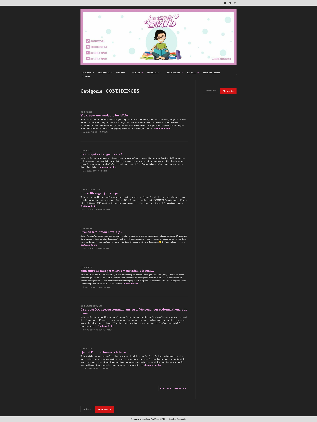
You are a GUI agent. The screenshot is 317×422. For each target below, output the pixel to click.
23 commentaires (106, 369)
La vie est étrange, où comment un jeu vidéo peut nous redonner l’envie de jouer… (133, 312)
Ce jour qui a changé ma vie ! (101, 154)
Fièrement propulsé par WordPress (145, 419)
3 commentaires (104, 330)
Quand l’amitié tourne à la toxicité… (106, 352)
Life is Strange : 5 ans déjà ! (100, 193)
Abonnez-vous (104, 409)
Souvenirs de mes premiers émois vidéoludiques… (117, 271)
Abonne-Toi (228, 91)
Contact (86, 76)
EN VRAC (191, 72)
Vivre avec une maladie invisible (104, 115)
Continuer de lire (162, 128)
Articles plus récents (172, 388)
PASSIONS (120, 72)
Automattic (181, 419)
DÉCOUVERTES (173, 72)
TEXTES (136, 72)
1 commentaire (102, 249)
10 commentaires (100, 132)
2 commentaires (104, 287)
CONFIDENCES (86, 112)
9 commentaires (103, 210)
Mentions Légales (211, 72)
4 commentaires (100, 171)
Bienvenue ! (88, 72)
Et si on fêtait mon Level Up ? (101, 232)
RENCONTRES (105, 72)
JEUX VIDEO (97, 190)
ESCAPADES (153, 72)
